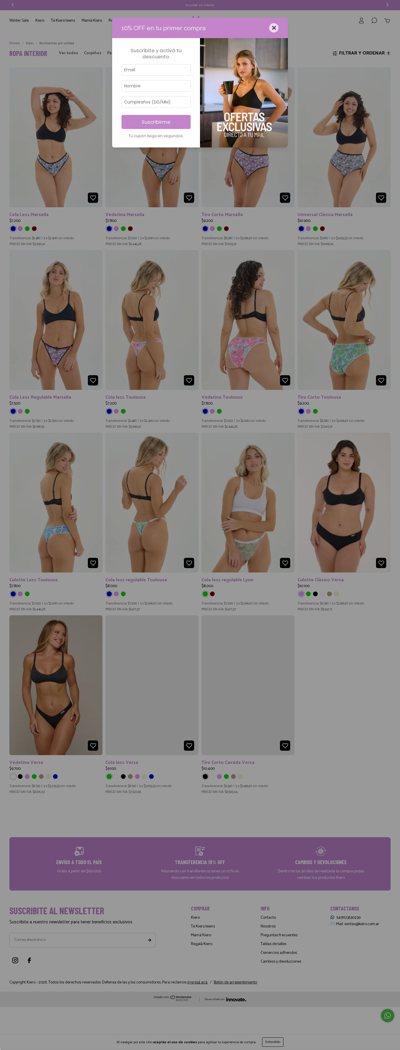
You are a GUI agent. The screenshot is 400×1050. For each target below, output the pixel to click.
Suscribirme (156, 121)
